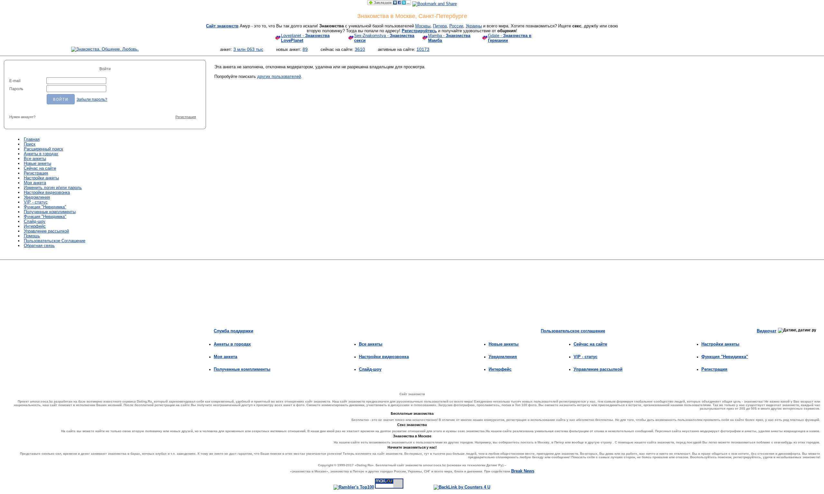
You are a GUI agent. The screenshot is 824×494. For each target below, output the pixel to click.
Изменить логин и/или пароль (53, 187)
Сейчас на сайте (40, 168)
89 (305, 49)
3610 (360, 49)
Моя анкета (35, 182)
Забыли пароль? (92, 99)
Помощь (32, 235)
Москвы (422, 26)
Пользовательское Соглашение (54, 240)
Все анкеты (35, 158)
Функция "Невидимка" (45, 206)
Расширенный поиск (43, 149)
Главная (32, 139)
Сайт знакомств (222, 26)
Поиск (29, 144)
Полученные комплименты (50, 211)
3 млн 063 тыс (248, 49)
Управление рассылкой (46, 231)
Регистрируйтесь (419, 30)
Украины (474, 26)
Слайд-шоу (34, 221)
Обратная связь (39, 245)
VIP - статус (36, 202)
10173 (423, 49)
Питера (440, 26)
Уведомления (37, 197)
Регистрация (185, 117)
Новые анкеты (37, 163)
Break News (522, 471)
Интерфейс (35, 226)
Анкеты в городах (41, 153)
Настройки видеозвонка (47, 192)
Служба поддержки (233, 330)
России (456, 26)
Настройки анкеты (41, 178)
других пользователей (279, 76)
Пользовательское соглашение (573, 330)
